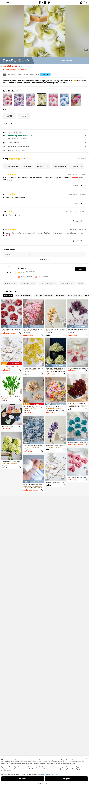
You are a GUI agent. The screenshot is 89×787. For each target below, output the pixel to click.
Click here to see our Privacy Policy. (47, 774)
